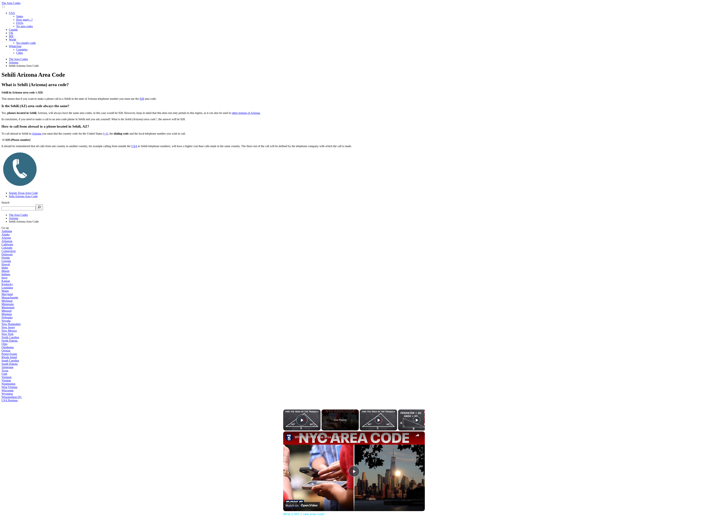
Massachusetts (9, 297)
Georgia (6, 261)
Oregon (5, 350)
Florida (5, 257)
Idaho (4, 267)
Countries (21, 49)
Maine (5, 290)
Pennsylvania (9, 353)
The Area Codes (10, 3)
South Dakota (9, 363)
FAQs (19, 23)
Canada (13, 29)
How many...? (24, 19)
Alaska (5, 234)
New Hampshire (11, 324)
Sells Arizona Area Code (23, 196)
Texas (4, 370)
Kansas (5, 280)
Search (5, 202)
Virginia (6, 380)
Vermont (6, 377)
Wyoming (7, 393)
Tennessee (7, 367)
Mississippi (7, 307)
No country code (26, 42)
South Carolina (10, 360)
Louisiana (7, 287)
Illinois (5, 271)
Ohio (4, 344)
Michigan (7, 300)
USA (12, 13)
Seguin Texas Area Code (23, 193)
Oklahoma (7, 347)
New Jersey (8, 327)
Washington (8, 383)
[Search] (39, 207)
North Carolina (10, 337)
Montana (6, 314)
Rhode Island (9, 357)
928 (142, 98)
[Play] (378, 420)
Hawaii (5, 264)
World (12, 39)
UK (11, 32)
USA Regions (9, 400)
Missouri (6, 310)
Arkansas (6, 241)
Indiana (5, 274)
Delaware (7, 254)
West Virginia (9, 387)
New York (7, 334)
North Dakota (9, 340)
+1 (105, 133)
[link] (289, 437)
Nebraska (7, 317)
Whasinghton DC (11, 397)
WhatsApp (15, 46)
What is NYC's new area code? (318, 437)
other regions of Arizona (246, 112)
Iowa (4, 277)
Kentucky (7, 284)
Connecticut (8, 251)
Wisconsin (7, 390)
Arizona (36, 133)
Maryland (7, 294)
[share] (417, 435)
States (19, 16)
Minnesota (7, 304)
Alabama (6, 231)
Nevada (6, 320)
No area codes (24, 26)
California (7, 244)
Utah (4, 373)
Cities (19, 52)
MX (11, 36)
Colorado (6, 247)
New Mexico (9, 330)
